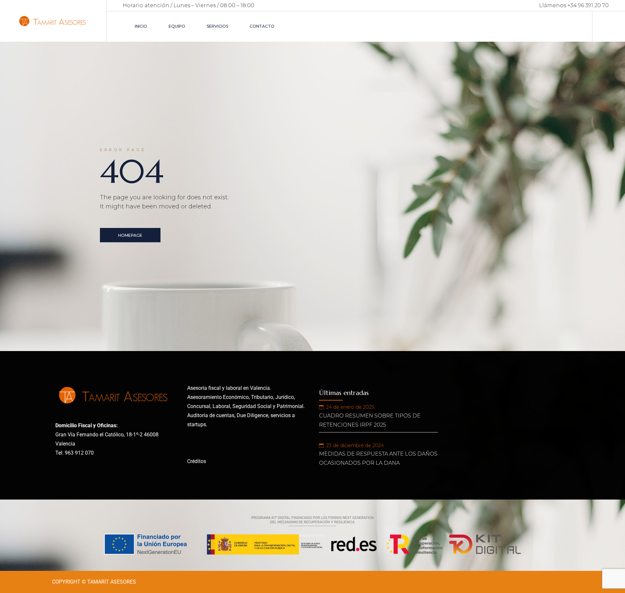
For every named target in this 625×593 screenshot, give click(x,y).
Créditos (196, 461)
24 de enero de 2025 (350, 407)
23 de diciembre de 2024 (355, 445)
